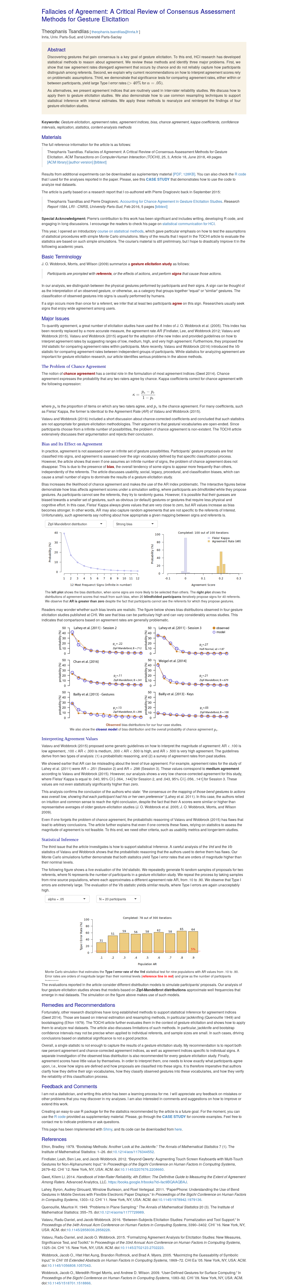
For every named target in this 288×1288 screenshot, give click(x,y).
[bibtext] (100, 162)
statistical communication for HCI (188, 223)
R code (240, 174)
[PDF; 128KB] (184, 174)
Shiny (107, 1129)
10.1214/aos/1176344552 (133, 1151)
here (178, 1129)
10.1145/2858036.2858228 (88, 1229)
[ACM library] (57, 162)
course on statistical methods (120, 231)
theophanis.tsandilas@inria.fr (115, 31)
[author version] (81, 162)
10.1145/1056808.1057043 (69, 1265)
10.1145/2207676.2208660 (142, 1169)
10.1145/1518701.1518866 (69, 1283)
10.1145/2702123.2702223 (142, 1247)
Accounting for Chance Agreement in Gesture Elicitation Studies (171, 201)
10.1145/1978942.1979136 (179, 1199)
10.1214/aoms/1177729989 (122, 1212)
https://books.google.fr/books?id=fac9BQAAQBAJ (147, 1181)
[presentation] (134, 82)
